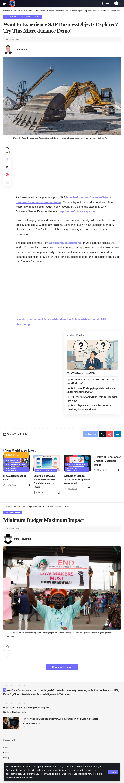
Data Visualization (30, 17)
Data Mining (11, 17)
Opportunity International (65, 242)
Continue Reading (62, 667)
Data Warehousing (15, 464)
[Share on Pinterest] (7, 175)
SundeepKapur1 (22, 539)
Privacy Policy (39, 774)
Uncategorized (13, 512)
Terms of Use (59, 774)
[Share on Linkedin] (7, 182)
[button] (113, 772)
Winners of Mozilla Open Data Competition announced (77, 480)
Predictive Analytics (11, 469)
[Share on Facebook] (7, 159)
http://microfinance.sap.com (77, 211)
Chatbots (16, 712)
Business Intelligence (13, 455)
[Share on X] (7, 167)
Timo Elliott (20, 49)
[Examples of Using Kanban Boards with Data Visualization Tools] (46, 463)
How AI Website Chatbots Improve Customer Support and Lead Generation (60, 718)
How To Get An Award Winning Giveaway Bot (26, 707)
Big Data (7, 712)
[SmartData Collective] (12, 3)
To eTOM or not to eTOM (81, 373)
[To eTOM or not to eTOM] (92, 355)
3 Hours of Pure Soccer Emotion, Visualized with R (107, 461)
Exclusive (25, 712)
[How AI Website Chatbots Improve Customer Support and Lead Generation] (11, 723)
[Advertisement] (68, 167)
